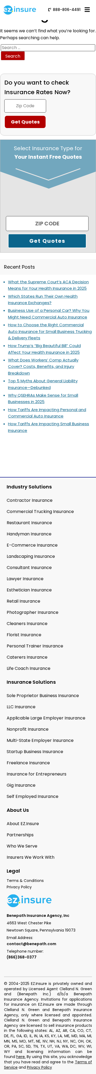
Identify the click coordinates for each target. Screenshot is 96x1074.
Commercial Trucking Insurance (40, 511)
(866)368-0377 (22, 957)
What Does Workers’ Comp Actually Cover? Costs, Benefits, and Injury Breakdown (43, 366)
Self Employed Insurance (32, 796)
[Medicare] (37, 192)
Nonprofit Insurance (28, 729)
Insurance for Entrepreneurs (36, 774)
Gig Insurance (21, 785)
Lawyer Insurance (25, 579)
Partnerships (20, 835)
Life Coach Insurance (28, 668)
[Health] (15, 192)
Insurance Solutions (31, 682)
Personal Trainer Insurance (35, 646)
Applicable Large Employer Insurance (46, 718)
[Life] (59, 192)
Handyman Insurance (29, 534)
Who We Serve (22, 846)
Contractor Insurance (30, 500)
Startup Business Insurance (35, 752)
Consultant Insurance (29, 567)
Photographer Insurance (32, 612)
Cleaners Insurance (27, 623)
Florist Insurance (24, 635)
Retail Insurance (23, 601)
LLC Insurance (21, 707)
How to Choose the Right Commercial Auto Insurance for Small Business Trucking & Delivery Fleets (50, 331)
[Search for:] (48, 47)
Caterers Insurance (27, 657)
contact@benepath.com (31, 943)
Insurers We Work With (30, 857)
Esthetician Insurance (29, 590)
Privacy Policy (39, 1067)
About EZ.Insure (23, 824)
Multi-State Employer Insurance (40, 740)
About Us (18, 810)
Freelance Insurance (28, 763)
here (20, 1056)
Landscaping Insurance (31, 556)
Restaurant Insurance (29, 523)
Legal (13, 871)
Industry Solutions (29, 486)
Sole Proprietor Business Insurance (43, 696)
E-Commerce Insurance (32, 545)
